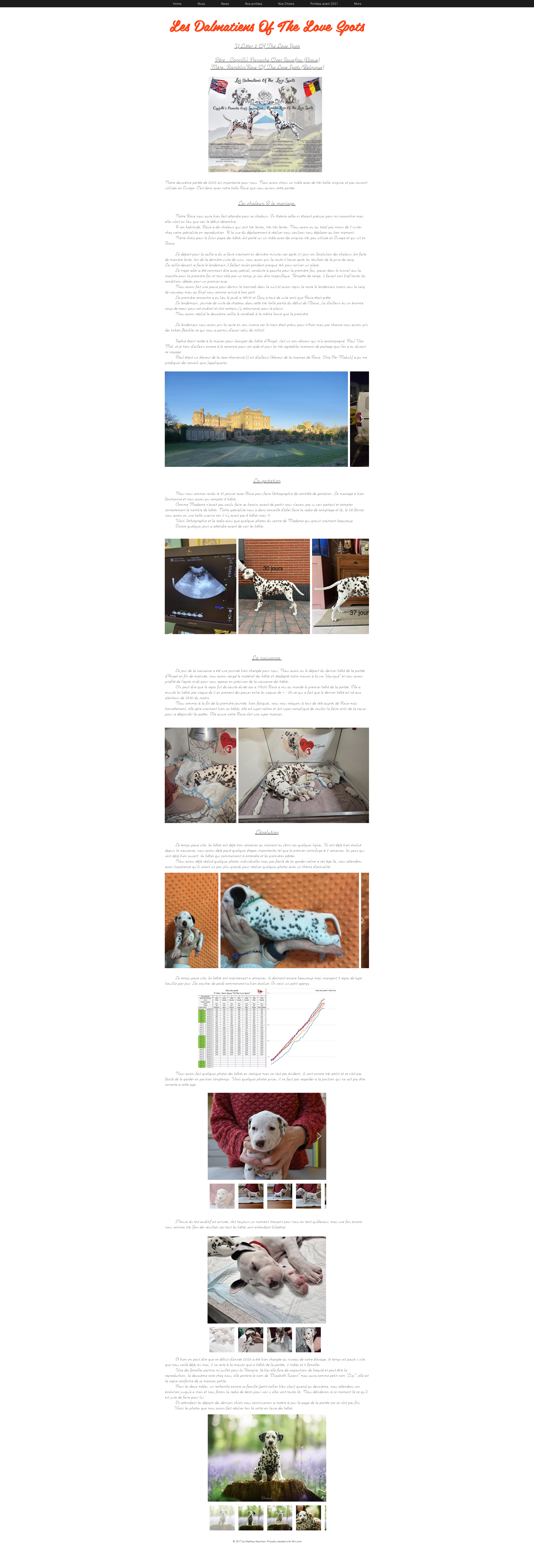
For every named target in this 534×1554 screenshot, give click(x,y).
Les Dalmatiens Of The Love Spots (267, 25)
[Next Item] (361, 419)
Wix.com (297, 1541)
